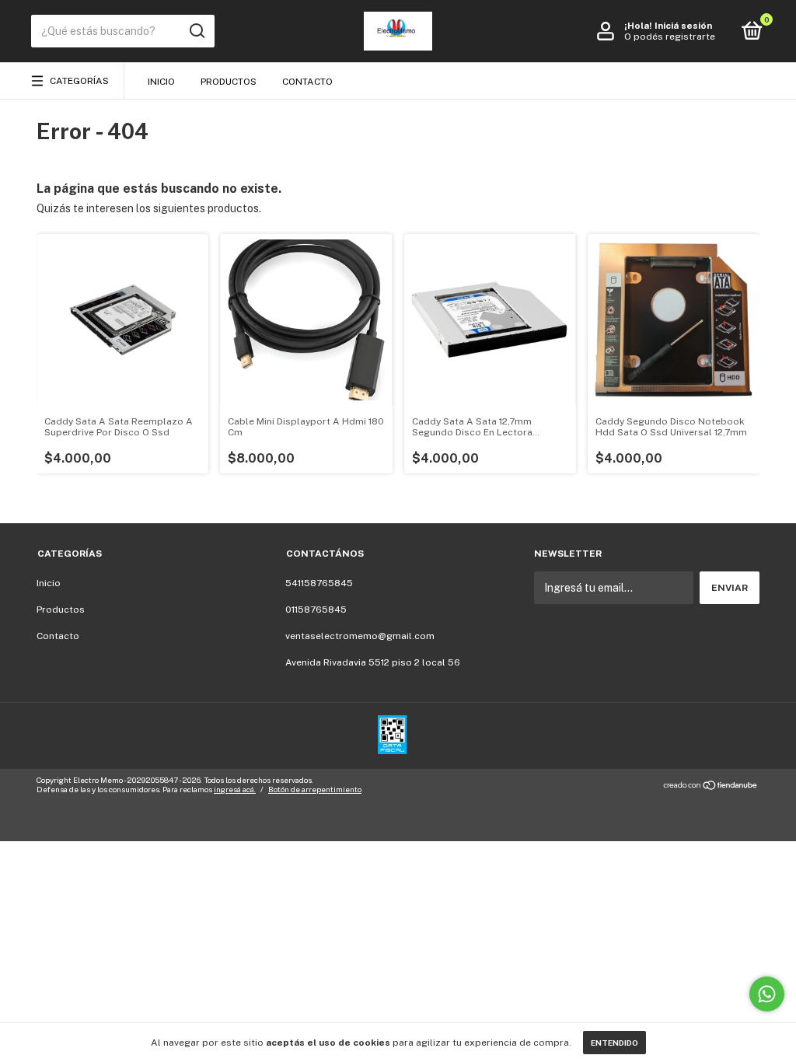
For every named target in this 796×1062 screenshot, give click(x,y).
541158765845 (319, 583)
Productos (229, 81)
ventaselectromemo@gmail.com (360, 636)
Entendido (614, 1042)
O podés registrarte (669, 36)
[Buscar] (196, 31)
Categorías (79, 80)
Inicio (161, 81)
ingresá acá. (235, 789)
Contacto (307, 81)
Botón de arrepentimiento (314, 789)
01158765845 (316, 609)
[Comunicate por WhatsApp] (766, 993)
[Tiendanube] (710, 787)
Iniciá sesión (683, 25)
